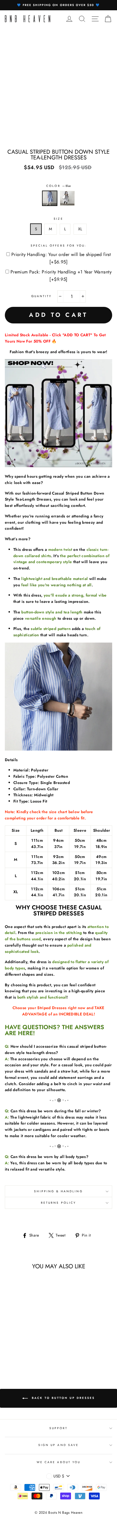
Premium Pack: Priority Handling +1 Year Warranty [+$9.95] (61, 276)
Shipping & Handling (58, 1191)
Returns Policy (58, 1203)
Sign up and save (58, 1445)
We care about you (58, 1462)
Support (58, 1428)
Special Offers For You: (58, 245)
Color (58, 186)
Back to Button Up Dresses (62, 1398)
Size (58, 219)
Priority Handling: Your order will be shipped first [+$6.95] (61, 258)
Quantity (41, 296)
